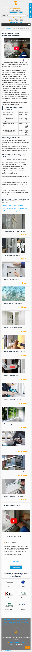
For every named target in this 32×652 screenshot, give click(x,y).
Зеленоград (15, 211)
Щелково (20, 205)
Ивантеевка (5, 208)
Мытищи (5, 205)
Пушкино (15, 205)
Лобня (4, 211)
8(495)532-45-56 (16, 642)
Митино (26, 208)
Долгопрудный (12, 208)
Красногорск (20, 208)
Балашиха (9, 211)
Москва (4, 619)
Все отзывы (16, 561)
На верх (27, 647)
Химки (20, 211)
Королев (10, 205)
